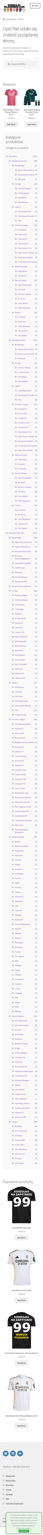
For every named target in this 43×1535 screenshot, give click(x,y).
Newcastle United (25, 257)
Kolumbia (19, 919)
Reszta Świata (21, 280)
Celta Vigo (19, 609)
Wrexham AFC (20, 1117)
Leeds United (20, 774)
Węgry (17, 1002)
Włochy (18, 1011)
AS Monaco (19, 687)
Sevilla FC (19, 669)
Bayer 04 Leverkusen (23, 542)
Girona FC (19, 627)
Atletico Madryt (24, 188)
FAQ (7, 1499)
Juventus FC (23, 331)
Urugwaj (18, 993)
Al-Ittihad (19, 1034)
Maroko (18, 929)
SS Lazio (18, 1158)
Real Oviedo (20, 660)
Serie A (18, 312)
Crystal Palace (21, 756)
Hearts (18, 1085)
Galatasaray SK (21, 1076)
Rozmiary (10, 1485)
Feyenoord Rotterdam (24, 1071)
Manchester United (26, 253)
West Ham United (25, 450)
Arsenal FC (22, 230)
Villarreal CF (20, 678)
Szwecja (18, 984)
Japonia (18, 910)
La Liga (18, 184)
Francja (18, 887)
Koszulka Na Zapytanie (21, 586)
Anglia (17, 841)
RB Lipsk (21, 179)
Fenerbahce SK (21, 1066)
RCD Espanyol (20, 641)
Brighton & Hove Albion (24, 742)
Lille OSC (18, 692)
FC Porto (21, 299)
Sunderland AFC (21, 816)
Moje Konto (10, 1480)
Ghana (17, 892)
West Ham (19, 825)
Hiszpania (22, 275)
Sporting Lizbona (22, 1103)
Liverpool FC (23, 243)
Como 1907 (19, 1144)
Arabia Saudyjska (22, 846)
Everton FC (19, 761)
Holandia (18, 901)
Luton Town (20, 788)
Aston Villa (22, 234)
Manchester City (24, 248)
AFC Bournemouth (22, 724)
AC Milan (21, 317)
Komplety (13, 156)
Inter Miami (23, 303)
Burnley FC (19, 747)
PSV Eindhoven (24, 308)
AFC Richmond (21, 1020)
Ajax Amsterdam (25, 285)
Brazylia (21, 464)
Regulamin (10, 1476)
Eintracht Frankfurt (23, 563)
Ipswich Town (20, 770)
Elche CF (18, 614)
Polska (18, 952)
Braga (17, 1048)
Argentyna (22, 271)
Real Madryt (23, 202)
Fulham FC (19, 765)
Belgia (17, 864)
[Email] (20, 1453)
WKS (17, 1007)
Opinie (8, 1489)
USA (16, 997)
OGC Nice (19, 696)
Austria (18, 860)
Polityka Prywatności (14, 1503)
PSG (20, 220)
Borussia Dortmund (26, 174)
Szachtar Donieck (22, 1108)
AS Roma (21, 321)
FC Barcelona (23, 193)
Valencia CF (19, 673)
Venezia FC (19, 1112)
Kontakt (9, 1494)
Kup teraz (11, 124)
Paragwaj (19, 947)
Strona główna (10, 19)
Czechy (18, 878)
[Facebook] (6, 1453)
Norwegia (19, 942)
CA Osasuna (19, 604)
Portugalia (19, 956)
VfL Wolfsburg (21, 577)
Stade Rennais (21, 715)
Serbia (17, 970)
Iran (16, 906)
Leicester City (23, 422)
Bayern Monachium (26, 170)
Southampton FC (22, 811)
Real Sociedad (20, 664)
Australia (18, 855)
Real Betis (22, 197)
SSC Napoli (22, 335)
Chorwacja (19, 873)
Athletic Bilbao (21, 595)
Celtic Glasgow (21, 1053)
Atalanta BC (20, 1140)
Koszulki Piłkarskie (16, 533)
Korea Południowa (22, 924)
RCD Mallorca (20, 646)
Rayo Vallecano (21, 636)
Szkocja (18, 975)
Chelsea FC (22, 239)
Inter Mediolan (24, 326)
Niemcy (18, 938)
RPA (16, 961)
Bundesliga (19, 165)
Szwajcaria (19, 979)
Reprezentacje (21, 266)
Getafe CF (19, 623)
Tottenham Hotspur (26, 262)
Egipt (17, 883)
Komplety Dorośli (19, 161)
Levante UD (19, 632)
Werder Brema (21, 581)
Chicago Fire (20, 1057)
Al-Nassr (21, 289)
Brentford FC (20, 738)
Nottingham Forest (23, 807)
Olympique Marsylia (26, 216)
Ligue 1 (18, 207)
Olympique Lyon (24, 211)
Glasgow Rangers (22, 1080)
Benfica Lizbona (24, 294)
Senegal (18, 965)
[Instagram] (13, 1453)
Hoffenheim (20, 568)
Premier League (21, 225)
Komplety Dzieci (18, 340)
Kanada (18, 915)
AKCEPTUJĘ (23, 1531)
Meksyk (18, 933)
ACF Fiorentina (21, 1131)
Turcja (17, 988)
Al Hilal (18, 1030)
